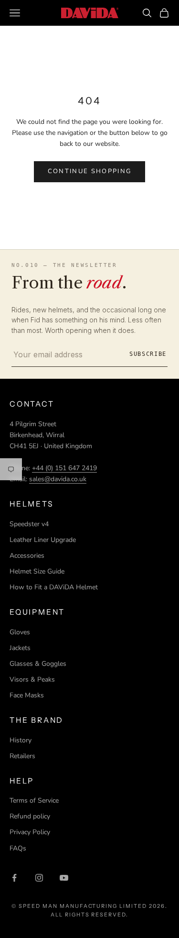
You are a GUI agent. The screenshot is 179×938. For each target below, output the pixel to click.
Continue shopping (90, 171)
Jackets (20, 647)
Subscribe (148, 354)
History (21, 740)
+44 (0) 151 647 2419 (64, 468)
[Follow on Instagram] (39, 878)
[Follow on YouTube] (64, 878)
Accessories (27, 555)
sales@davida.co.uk (57, 479)
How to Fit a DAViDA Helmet (54, 587)
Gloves (20, 632)
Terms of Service (34, 800)
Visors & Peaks (32, 679)
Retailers (22, 756)
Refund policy (30, 816)
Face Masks (27, 695)
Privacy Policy (30, 832)
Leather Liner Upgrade (43, 539)
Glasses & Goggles (38, 663)
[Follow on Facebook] (14, 878)
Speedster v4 (29, 524)
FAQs (18, 848)
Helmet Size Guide (37, 571)
